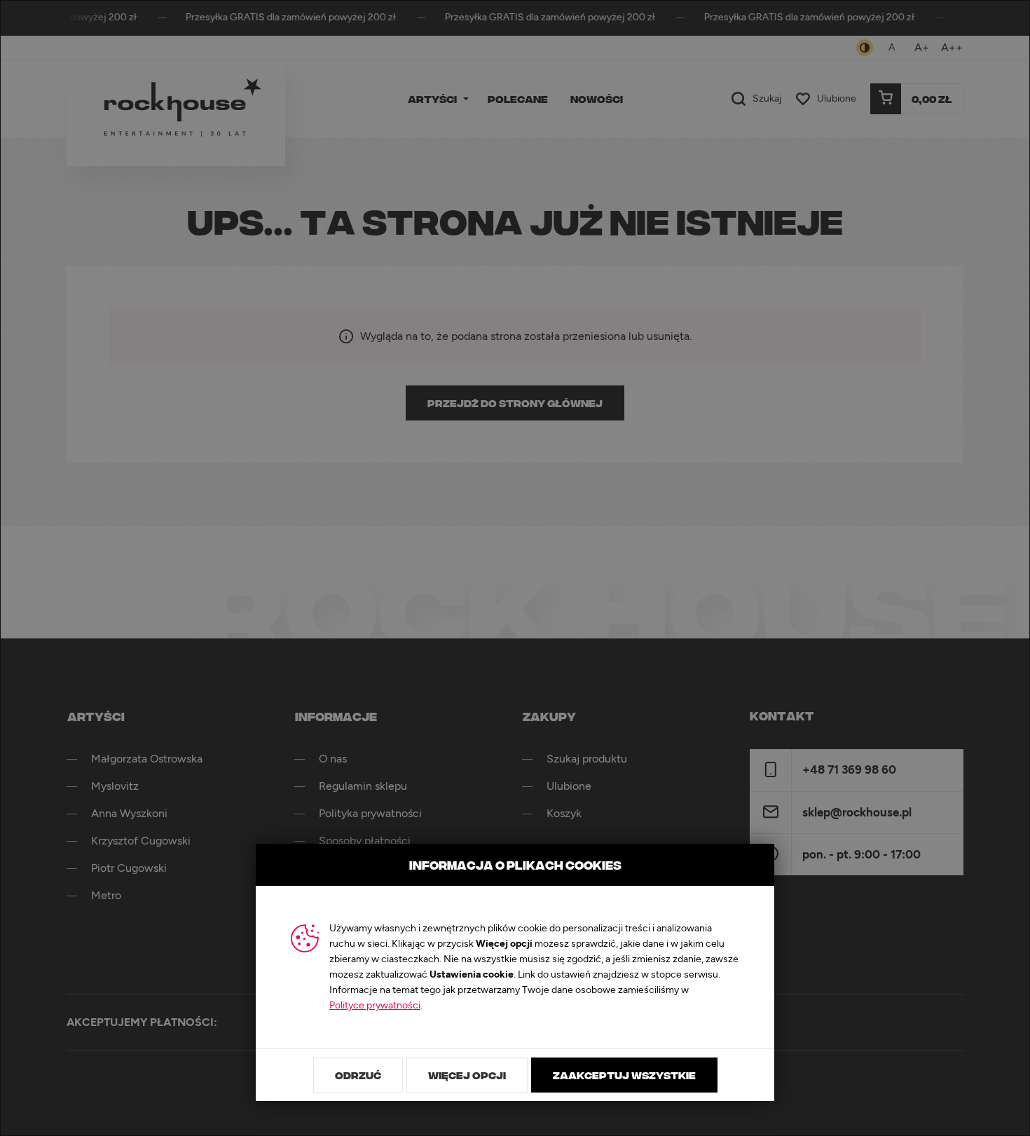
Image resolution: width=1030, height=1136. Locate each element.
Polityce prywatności (374, 1006)
